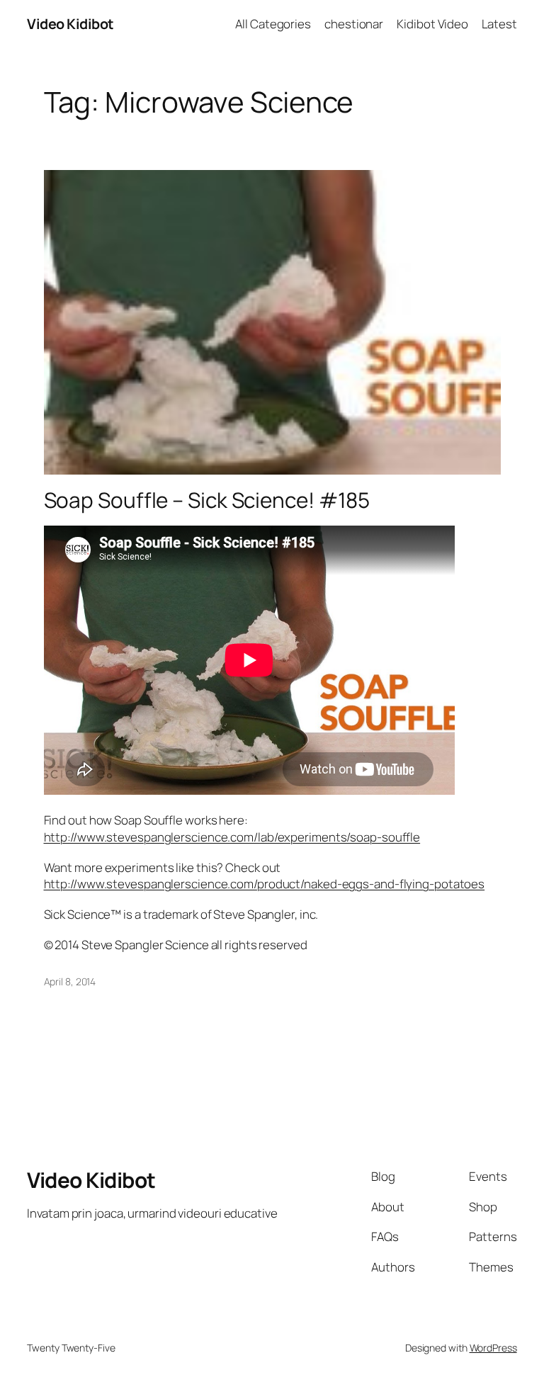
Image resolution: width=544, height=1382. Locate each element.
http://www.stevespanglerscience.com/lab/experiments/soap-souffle (232, 837)
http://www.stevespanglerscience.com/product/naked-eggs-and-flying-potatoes (264, 884)
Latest (499, 24)
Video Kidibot (70, 23)
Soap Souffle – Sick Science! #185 (207, 499)
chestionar (353, 24)
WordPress (493, 1347)
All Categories (273, 24)
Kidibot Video (432, 24)
